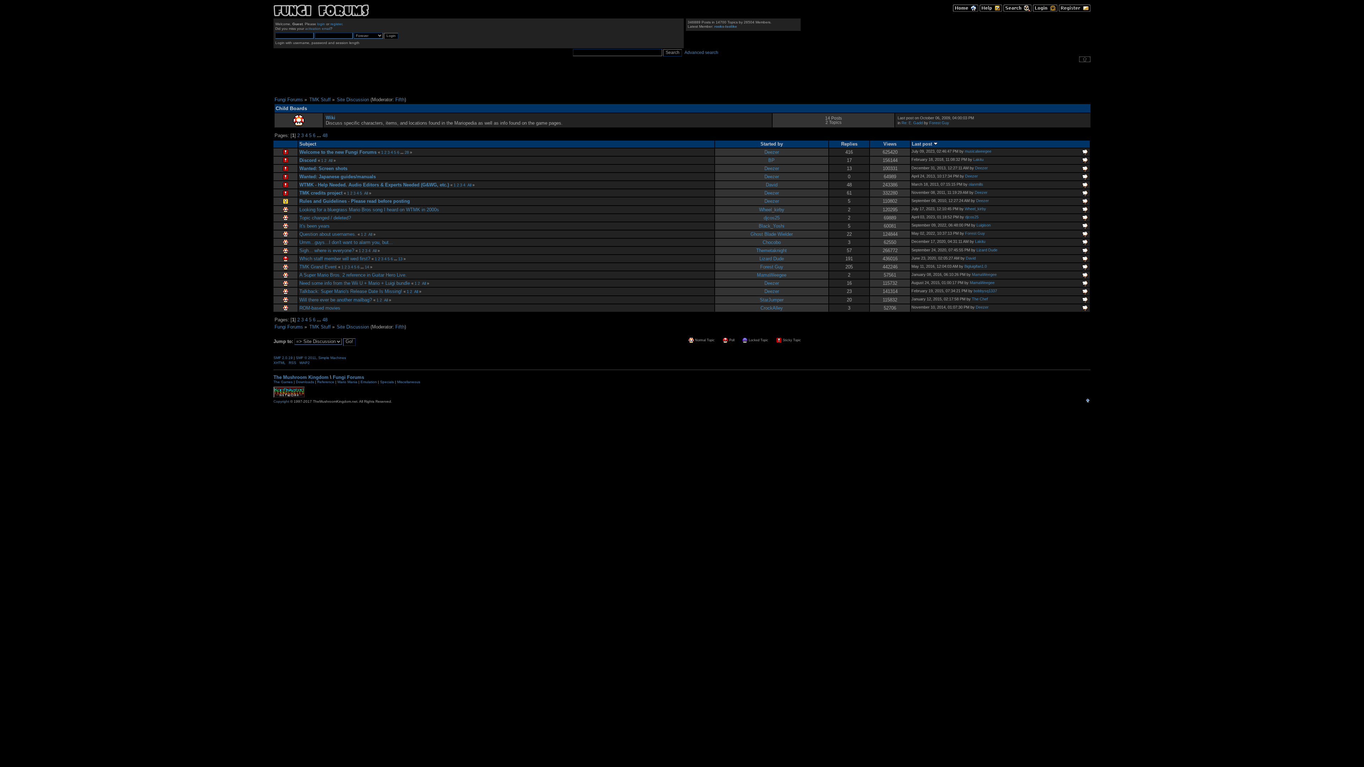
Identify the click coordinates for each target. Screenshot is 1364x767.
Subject (307, 144)
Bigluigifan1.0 (975, 266)
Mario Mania (347, 382)
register (336, 24)
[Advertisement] (682, 80)
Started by (772, 144)
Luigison (983, 225)
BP (771, 160)
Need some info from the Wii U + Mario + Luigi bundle (354, 283)
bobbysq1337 (985, 291)
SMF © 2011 (306, 358)
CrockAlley (772, 308)
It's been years (314, 226)
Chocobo (772, 242)
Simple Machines (332, 358)
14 (367, 267)
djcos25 (772, 218)
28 (407, 152)
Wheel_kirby (771, 209)
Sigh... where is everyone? (326, 250)
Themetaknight (771, 250)
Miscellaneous (408, 382)
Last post (922, 144)
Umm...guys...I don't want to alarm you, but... (346, 242)
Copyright (281, 401)
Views (890, 144)
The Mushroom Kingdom (301, 377)
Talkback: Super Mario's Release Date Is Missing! (350, 291)
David (772, 184)
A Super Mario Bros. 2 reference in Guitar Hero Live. (353, 275)
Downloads (305, 382)
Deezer (771, 152)
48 (325, 135)
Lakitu (978, 159)
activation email (317, 29)
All (330, 160)
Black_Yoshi (771, 226)
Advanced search (701, 52)
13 (400, 259)
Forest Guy (939, 123)
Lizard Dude (986, 250)
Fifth (400, 99)
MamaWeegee (771, 275)
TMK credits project (320, 193)
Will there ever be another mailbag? (335, 300)
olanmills (976, 184)
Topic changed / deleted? (325, 218)
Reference (325, 382)
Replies (849, 144)
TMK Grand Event (318, 267)
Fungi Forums (348, 377)
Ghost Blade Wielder (772, 234)
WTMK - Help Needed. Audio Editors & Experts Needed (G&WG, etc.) (374, 184)
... (320, 135)
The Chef (980, 299)
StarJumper (772, 300)
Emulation (369, 382)
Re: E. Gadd (912, 123)
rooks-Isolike (725, 26)
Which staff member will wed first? (334, 258)
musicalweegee (978, 151)
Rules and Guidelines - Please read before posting (354, 201)
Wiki (330, 117)
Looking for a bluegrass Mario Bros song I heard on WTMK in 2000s (369, 209)
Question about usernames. (327, 234)
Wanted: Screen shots (323, 168)
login (321, 24)
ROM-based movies (319, 308)
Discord (307, 160)
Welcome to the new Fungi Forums (338, 152)
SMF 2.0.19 (283, 358)
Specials (387, 382)
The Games (283, 382)
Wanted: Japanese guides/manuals (337, 176)
